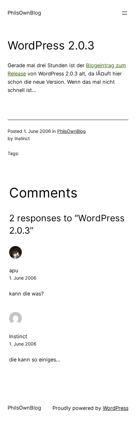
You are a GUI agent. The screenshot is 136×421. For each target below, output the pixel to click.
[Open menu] (124, 13)
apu (13, 270)
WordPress (115, 408)
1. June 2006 (22, 278)
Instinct (18, 336)
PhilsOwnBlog (24, 13)
